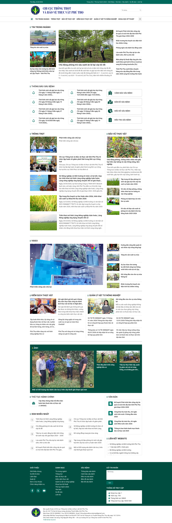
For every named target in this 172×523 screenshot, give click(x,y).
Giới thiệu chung (35, 471)
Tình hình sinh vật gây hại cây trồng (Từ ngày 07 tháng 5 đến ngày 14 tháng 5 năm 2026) (89, 120)
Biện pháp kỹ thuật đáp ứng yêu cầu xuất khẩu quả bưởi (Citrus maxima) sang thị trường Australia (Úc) (129, 62)
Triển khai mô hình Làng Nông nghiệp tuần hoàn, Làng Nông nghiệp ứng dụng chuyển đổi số (50, 421)
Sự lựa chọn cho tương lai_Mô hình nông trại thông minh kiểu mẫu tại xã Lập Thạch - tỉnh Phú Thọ (42, 71)
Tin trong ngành (41, 27)
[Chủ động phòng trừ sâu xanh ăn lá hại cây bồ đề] (86, 46)
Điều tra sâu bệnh (87, 476)
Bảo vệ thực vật (117, 134)
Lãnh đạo (33, 476)
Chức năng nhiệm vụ (37, 484)
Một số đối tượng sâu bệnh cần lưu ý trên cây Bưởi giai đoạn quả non (59, 390)
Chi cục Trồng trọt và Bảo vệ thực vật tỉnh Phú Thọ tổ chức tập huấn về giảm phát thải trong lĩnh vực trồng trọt (80, 159)
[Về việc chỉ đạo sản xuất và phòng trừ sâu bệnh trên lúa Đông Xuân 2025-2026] (113, 211)
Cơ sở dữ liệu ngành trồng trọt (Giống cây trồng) (124, 454)
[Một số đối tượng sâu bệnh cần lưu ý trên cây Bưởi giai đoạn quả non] (63, 369)
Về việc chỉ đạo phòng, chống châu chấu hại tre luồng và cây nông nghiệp (131, 191)
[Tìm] (140, 10)
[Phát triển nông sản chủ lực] (43, 145)
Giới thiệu (111, 2)
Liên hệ (139, 2)
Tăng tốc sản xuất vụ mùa (39, 47)
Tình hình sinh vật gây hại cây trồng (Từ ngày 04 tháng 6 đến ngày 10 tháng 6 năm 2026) (51, 102)
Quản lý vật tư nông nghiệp (104, 295)
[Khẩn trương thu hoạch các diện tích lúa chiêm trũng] (113, 286)
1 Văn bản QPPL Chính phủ (119, 447)
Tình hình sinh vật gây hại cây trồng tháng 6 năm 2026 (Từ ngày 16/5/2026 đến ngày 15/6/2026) (89, 92)
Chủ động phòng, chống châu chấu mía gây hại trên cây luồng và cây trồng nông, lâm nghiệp (124, 161)
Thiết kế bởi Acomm (49, 520)
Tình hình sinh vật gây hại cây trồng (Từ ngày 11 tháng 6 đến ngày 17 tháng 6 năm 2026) (51, 92)
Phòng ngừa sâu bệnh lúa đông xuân (129, 48)
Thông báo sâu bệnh (42, 86)
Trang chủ (90, 2)
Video (34, 240)
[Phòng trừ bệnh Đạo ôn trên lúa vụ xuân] (113, 201)
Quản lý (32, 479)
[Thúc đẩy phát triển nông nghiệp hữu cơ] (107, 357)
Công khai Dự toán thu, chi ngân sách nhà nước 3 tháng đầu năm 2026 (125, 414)
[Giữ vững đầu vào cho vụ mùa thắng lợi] (113, 277)
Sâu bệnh (125, 2)
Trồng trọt (38, 134)
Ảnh (36, 348)
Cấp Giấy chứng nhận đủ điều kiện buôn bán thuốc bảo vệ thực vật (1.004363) (51, 403)
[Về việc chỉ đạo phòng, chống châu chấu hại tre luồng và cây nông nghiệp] (113, 191)
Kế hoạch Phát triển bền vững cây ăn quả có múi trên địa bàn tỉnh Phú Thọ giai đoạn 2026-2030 (128, 33)
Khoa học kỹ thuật (61, 484)
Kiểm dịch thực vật (42, 295)
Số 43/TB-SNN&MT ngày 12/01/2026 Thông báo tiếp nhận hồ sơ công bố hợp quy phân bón (129, 320)
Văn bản (118, 2)
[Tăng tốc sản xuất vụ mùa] (43, 38)
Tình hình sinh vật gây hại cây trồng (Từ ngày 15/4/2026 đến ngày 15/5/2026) (51, 120)
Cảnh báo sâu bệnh (88, 474)
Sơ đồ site (133, 2)
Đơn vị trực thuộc (36, 482)
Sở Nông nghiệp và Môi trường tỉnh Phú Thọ (125, 444)
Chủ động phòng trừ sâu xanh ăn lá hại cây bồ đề (82, 65)
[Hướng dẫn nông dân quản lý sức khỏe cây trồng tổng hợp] (113, 247)
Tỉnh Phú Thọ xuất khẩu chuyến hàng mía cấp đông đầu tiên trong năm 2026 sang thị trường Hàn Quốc (129, 71)
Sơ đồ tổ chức (35, 474)
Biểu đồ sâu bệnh (87, 479)
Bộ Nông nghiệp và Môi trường (120, 450)
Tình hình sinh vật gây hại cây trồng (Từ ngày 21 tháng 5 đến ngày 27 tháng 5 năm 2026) (51, 111)
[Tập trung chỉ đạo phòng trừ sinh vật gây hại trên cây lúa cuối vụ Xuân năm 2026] (113, 182)
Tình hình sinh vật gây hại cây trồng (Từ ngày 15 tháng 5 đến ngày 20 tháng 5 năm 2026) (89, 111)
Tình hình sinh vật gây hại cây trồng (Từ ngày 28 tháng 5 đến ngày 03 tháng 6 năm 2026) (89, 102)
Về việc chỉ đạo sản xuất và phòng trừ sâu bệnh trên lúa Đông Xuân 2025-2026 (131, 211)
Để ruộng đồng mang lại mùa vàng (86, 433)
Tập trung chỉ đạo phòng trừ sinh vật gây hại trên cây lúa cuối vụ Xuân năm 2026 (131, 181)
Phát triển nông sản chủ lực (70, 138)
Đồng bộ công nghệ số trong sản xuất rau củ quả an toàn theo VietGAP (69, 322)
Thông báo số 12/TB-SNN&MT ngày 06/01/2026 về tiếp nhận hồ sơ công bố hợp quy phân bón (100, 332)
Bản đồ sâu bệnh (87, 482)
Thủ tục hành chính (100, 2)
